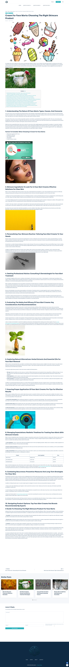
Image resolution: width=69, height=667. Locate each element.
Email (27, 625)
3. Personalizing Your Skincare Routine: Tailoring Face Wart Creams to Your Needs (19, 96)
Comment (8, 612)
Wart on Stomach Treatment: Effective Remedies (7, 593)
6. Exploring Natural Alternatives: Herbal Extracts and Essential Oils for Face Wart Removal (21, 100)
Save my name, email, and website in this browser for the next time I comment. (54, 625)
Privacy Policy (39, 665)
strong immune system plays (22, 494)
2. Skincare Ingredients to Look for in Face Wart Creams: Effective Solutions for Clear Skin (21, 95)
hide (24, 91)
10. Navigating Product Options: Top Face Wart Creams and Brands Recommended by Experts (21, 105)
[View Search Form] (63, 2)
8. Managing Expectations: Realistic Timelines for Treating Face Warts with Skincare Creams (21, 102)
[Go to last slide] (2, 589)
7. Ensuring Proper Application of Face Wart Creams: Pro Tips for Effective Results (19, 101)
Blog (27, 659)
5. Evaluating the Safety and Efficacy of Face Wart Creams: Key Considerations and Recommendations (23, 99)
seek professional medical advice (45, 466)
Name (7, 625)
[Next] (66, 589)
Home (20, 5)
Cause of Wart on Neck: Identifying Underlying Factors (42, 593)
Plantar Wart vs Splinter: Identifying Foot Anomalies (60, 593)
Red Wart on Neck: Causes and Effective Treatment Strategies (25, 593)
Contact (58, 1)
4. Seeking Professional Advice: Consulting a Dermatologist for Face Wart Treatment (20, 98)
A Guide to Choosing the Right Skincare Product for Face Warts (16, 106)
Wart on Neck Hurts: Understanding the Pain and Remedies (15, 569)
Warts (7, 13)
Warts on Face (10, 13)
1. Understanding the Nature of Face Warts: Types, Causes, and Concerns (18, 93)
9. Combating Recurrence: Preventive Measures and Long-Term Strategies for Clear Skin (20, 104)
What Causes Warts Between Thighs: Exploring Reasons (54, 569)
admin (7, 20)
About (52, 1)
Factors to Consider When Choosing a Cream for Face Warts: (17, 94)
